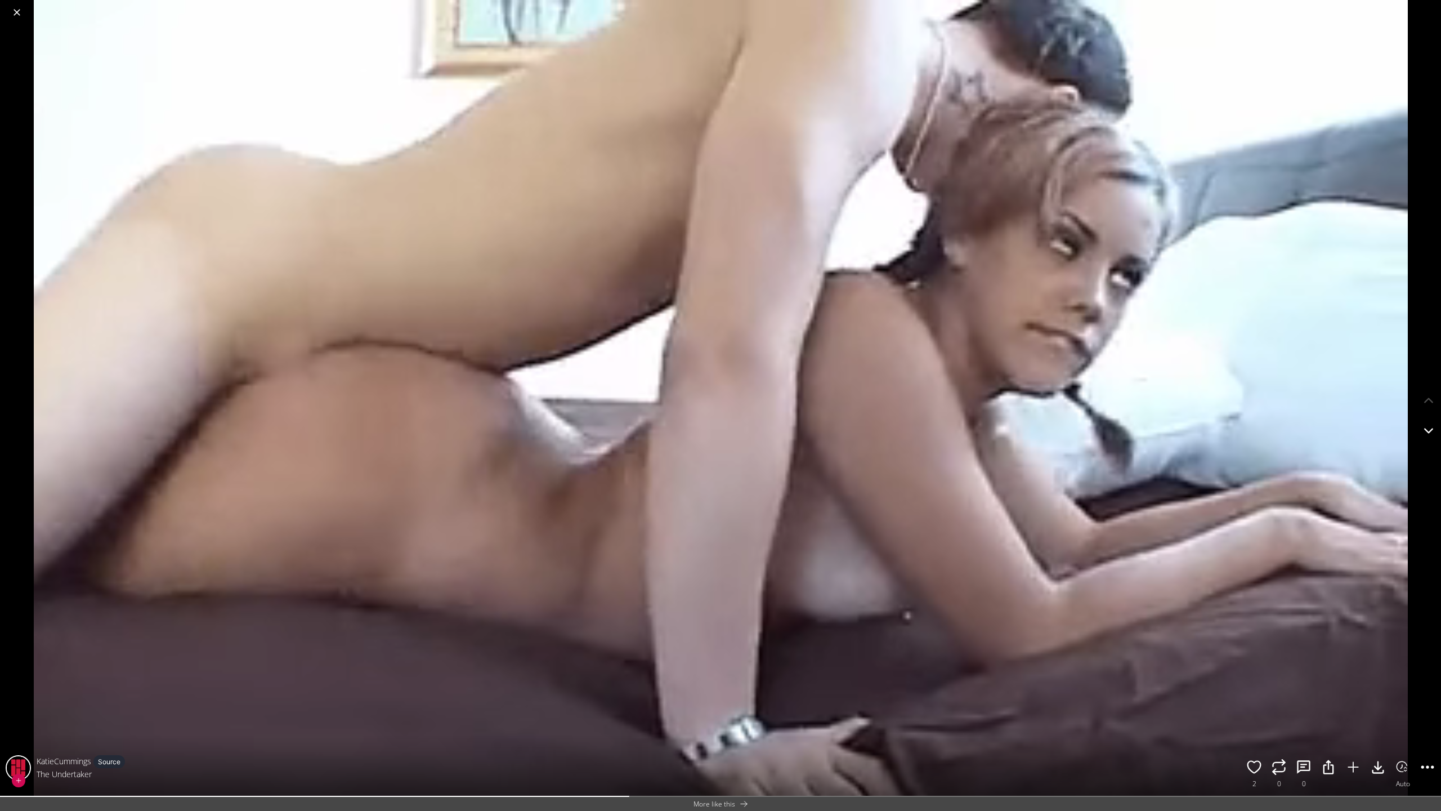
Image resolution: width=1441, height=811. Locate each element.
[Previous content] (1428, 400)
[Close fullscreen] (17, 12)
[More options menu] (1429, 7)
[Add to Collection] (1353, 768)
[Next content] (1428, 431)
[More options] (1427, 768)
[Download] (1378, 768)
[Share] (1328, 768)
